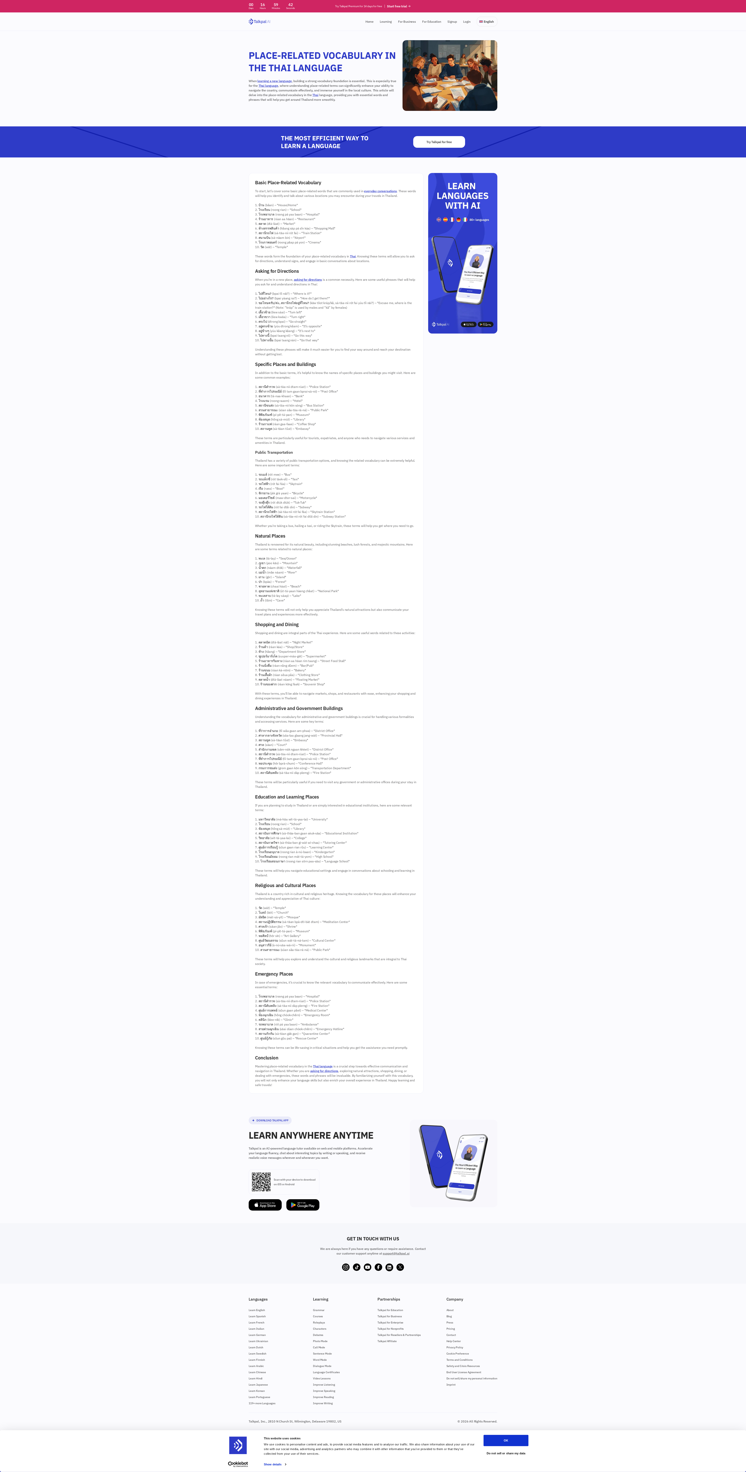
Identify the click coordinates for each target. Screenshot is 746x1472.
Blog (449, 1316)
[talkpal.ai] (259, 21)
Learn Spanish (257, 1316)
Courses (318, 1316)
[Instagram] (346, 1267)
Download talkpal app (272, 1120)
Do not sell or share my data (506, 1453)
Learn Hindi (255, 1378)
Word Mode (320, 1360)
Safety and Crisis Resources (463, 1366)
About (450, 1310)
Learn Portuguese (259, 1397)
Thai (315, 95)
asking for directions (308, 280)
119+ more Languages (262, 1403)
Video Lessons (321, 1378)
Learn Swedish (257, 1353)
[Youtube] (367, 1267)
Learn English (257, 1310)
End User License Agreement (463, 1372)
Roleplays (319, 1322)
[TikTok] (357, 1267)
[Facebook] (378, 1267)
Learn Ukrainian (258, 1341)
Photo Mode (320, 1341)
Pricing (450, 1328)
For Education (431, 21)
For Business (407, 21)
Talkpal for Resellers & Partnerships (399, 1335)
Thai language (268, 86)
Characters (319, 1328)
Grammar (318, 1310)
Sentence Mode (322, 1353)
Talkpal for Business (389, 1316)
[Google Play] (302, 1205)
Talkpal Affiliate (387, 1341)
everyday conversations (380, 191)
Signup (452, 21)
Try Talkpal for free (439, 142)
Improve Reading (323, 1397)
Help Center (453, 1341)
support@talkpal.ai (396, 1253)
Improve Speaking (324, 1391)
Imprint (451, 1384)
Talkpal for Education (390, 1310)
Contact (451, 1335)
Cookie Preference (457, 1353)
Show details (272, 1464)
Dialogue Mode (322, 1366)
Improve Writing (323, 1403)
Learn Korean (257, 1391)
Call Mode (319, 1347)
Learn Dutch (256, 1347)
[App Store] (265, 1205)
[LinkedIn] (389, 1267)
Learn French (256, 1322)
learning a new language (274, 81)
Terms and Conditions (459, 1360)
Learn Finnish (257, 1360)
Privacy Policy (454, 1347)
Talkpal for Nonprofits (390, 1328)
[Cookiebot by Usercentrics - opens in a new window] (238, 1464)
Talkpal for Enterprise (390, 1322)
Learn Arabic (256, 1366)
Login (467, 21)
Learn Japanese (258, 1384)
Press (449, 1322)
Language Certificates (326, 1372)
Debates (318, 1335)
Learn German (257, 1335)
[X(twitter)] (400, 1267)
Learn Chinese (257, 1372)
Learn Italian (256, 1328)
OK (506, 1440)
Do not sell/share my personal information (471, 1378)
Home (369, 21)
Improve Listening (324, 1384)
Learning (386, 21)
